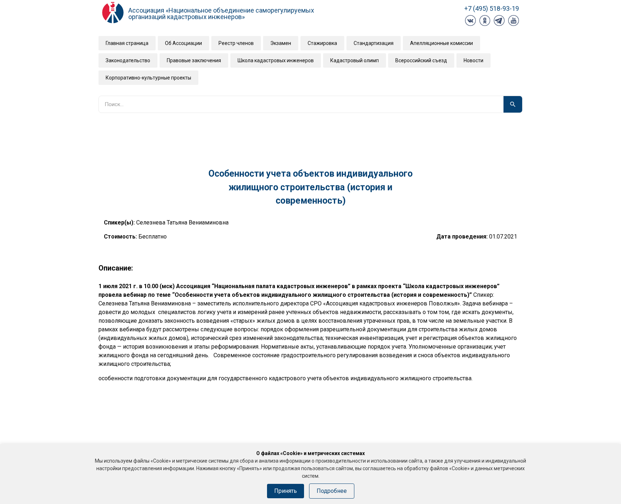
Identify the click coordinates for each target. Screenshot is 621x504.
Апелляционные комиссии (441, 43)
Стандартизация (374, 43)
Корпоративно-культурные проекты (148, 78)
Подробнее (332, 490)
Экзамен (280, 43)
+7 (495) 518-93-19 (491, 8)
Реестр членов (236, 43)
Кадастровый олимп (354, 60)
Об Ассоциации (183, 43)
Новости (473, 60)
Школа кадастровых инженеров (276, 60)
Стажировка (322, 43)
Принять (285, 490)
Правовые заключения (194, 60)
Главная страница (127, 43)
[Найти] (512, 104)
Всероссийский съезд (421, 60)
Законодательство (128, 60)
